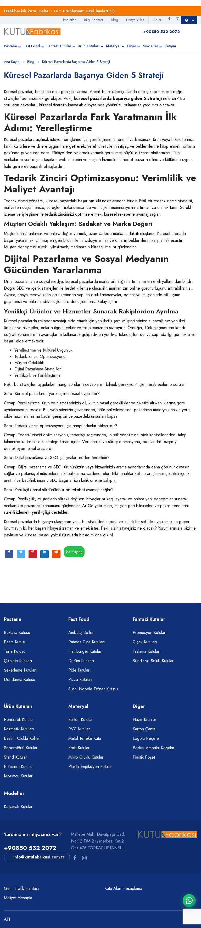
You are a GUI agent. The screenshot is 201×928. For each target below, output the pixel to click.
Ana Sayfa (11, 61)
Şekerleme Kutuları (20, 670)
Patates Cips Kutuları (86, 642)
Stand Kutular (15, 757)
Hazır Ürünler (144, 720)
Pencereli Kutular (19, 720)
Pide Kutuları (79, 670)
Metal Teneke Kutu (84, 738)
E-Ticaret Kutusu (18, 767)
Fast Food (32, 46)
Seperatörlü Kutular (20, 748)
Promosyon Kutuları (150, 632)
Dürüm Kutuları (81, 661)
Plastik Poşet (144, 757)
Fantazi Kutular (59, 46)
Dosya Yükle (135, 19)
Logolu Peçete (146, 738)
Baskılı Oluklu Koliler (22, 738)
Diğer (131, 46)
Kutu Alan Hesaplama (123, 888)
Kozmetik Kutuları (19, 729)
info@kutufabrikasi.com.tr (38, 857)
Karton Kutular (80, 720)
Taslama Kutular (146, 651)
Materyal (113, 46)
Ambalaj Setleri (81, 632)
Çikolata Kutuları (18, 661)
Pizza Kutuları (80, 680)
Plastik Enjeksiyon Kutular (90, 767)
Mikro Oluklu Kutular (85, 757)
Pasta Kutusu (15, 642)
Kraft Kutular (79, 748)
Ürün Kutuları (88, 46)
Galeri (157, 19)
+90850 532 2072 (30, 848)
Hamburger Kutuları (85, 651)
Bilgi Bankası (93, 19)
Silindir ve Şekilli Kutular (153, 661)
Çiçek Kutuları (145, 642)
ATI (7, 919)
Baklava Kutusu (17, 632)
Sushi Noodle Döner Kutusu (93, 689)
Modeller (150, 46)
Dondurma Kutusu (19, 680)
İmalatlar (69, 19)
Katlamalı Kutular (18, 807)
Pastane (10, 46)
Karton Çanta (144, 729)
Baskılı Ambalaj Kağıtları (154, 748)
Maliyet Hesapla (18, 898)
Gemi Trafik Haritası (21, 888)
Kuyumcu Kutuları (19, 776)
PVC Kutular (79, 729)
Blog (114, 19)
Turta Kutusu (14, 651)
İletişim (170, 46)
